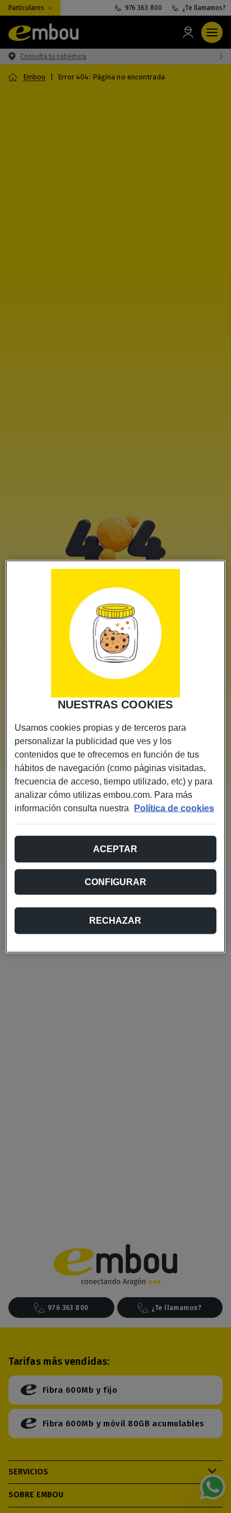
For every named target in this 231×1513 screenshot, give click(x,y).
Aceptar (115, 849)
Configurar (115, 882)
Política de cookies (174, 808)
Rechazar (115, 920)
